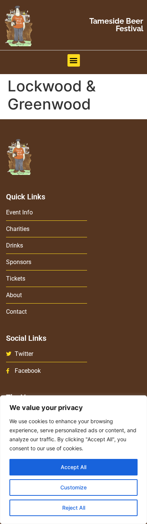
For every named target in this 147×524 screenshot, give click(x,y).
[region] (73, 459)
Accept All (73, 467)
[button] (73, 60)
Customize (73, 487)
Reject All (73, 507)
